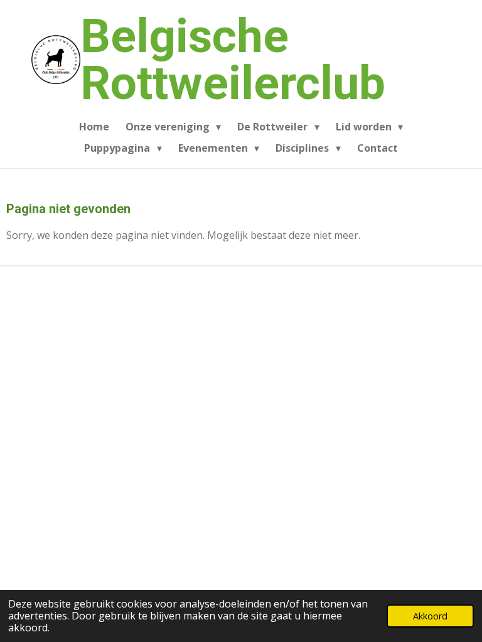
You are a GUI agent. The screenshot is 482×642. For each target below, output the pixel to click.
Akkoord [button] (430, 616)
